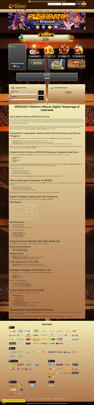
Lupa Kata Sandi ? (81, 6)
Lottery (47, 11)
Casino (32, 11)
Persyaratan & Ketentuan (59, 398)
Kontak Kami (49, 398)
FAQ (67, 398)
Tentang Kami (42, 398)
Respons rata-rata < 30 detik (24, 275)
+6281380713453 (24, 276)
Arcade (59, 11)
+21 (27, 398)
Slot (20, 11)
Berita (65, 11)
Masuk (78, 4)
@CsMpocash (21, 278)
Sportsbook (40, 11)
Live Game (26, 11)
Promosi (70, 11)
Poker (53, 11)
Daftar (83, 4)
